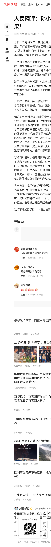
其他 (26, 542)
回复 (23, 258)
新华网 (17, 410)
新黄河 (17, 334)
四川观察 (18, 432)
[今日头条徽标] (10, 4)
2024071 (34, 542)
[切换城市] (42, 4)
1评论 (25, 334)
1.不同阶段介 (45, 542)
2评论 (27, 486)
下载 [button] (44, 533)
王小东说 (18, 535)
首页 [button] (44, 516)
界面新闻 (18, 365)
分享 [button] (7, 61)
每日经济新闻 (20, 387)
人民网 (41, 34)
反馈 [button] (44, 526)
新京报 (17, 464)
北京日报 (18, 486)
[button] (23, 4)
